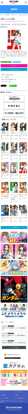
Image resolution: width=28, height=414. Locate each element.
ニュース (3, 391)
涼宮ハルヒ (14, 14)
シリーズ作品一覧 (14, 227)
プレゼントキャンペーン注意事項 (7, 401)
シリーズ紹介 (18, 391)
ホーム (1, 14)
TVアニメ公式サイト (6, 62)
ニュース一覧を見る (14, 347)
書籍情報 (8, 14)
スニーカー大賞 (4, 398)
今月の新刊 (3, 395)
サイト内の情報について (20, 398)
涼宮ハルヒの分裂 (23, 14)
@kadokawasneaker (16, 354)
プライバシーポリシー (20, 401)
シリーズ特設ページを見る (14, 69)
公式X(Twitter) (17, 62)
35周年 (16, 395)
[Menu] (2, 2)
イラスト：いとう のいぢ (18, 24)
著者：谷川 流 (5, 24)
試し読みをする (14, 65)
